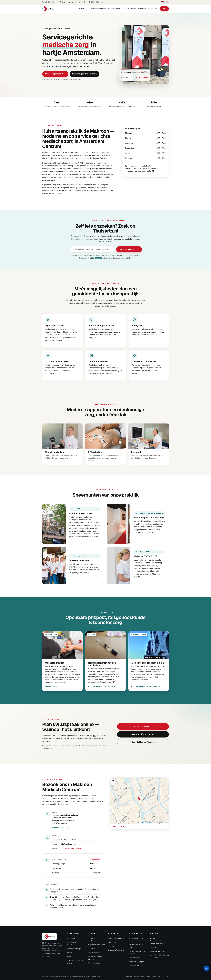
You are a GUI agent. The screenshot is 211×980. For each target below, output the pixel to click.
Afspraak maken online (96, 945)
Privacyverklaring (94, 963)
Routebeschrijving (60, 827)
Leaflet (141, 823)
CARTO (166, 823)
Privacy (154, 9)
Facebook (112, 942)
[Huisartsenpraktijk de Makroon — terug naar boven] (48, 8)
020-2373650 (142, 77)
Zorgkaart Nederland (116, 950)
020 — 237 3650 (68, 839)
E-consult (91, 949)
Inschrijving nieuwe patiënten (84, 74)
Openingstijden (114, 9)
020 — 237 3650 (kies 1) (71, 849)
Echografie (71, 938)
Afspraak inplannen (54, 74)
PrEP (69, 956)
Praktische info (51, 687)
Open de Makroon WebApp (143, 742)
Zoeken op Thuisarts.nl (130, 249)
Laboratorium (143, 9)
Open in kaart (127, 826)
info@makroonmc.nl (69, 844)
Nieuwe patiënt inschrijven (143, 734)
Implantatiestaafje (74, 949)
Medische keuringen (136, 962)
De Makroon (82, 9)
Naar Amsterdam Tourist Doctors (144, 687)
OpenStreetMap (151, 823)
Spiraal (69, 953)
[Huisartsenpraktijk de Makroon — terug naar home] (49, 936)
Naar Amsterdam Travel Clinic (100, 687)
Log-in (164, 9)
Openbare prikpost (136, 966)
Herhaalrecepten (94, 953)
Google (111, 946)
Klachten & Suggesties (116, 938)
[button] (139, 798)
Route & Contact (129, 9)
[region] (139, 801)
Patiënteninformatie (98, 9)
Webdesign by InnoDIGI (161, 976)
